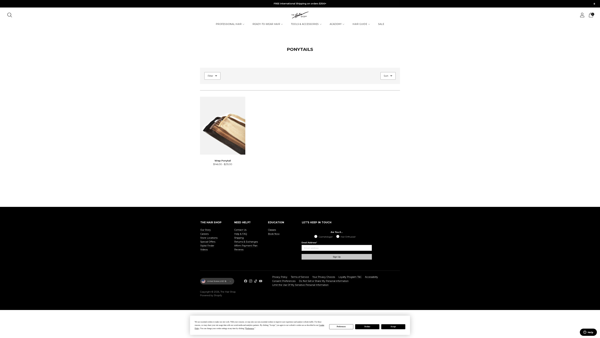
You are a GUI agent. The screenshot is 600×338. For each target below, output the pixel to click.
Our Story (205, 229)
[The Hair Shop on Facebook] (246, 281)
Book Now (274, 234)
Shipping (239, 237)
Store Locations (209, 237)
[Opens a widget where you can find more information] (588, 332)
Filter (210, 75)
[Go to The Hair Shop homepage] (300, 15)
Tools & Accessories (305, 24)
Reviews (238, 249)
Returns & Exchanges (246, 241)
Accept (393, 326)
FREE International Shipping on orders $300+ (300, 3)
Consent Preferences (283, 281)
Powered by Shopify (211, 295)
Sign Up (337, 257)
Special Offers (207, 241)
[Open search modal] (9, 15)
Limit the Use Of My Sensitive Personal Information (300, 285)
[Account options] (582, 15)
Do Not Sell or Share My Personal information (324, 281)
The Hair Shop (228, 291)
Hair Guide (359, 24)
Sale (381, 24)
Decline (367, 326)
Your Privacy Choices (323, 277)
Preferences (341, 326)
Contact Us (240, 229)
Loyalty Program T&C (350, 277)
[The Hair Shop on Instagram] (250, 281)
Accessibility (371, 277)
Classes (272, 229)
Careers (204, 234)
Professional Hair (229, 24)
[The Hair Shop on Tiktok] (256, 281)
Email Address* (309, 242)
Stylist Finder (207, 245)
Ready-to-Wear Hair (266, 24)
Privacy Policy (279, 277)
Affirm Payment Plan (246, 245)
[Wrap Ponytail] (222, 126)
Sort (386, 75)
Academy (336, 24)
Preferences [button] (249, 328)
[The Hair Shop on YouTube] (260, 281)
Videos (204, 249)
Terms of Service (300, 277)
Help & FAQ (240, 234)
